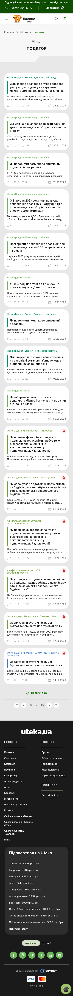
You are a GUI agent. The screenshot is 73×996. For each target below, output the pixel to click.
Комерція (9, 763)
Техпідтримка (49, 763)
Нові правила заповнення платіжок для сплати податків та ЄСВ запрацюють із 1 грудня (37, 247)
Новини (11, 117)
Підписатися (51, 8)
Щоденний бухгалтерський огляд (32, 117)
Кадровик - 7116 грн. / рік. (24, 870)
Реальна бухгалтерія (16, 804)
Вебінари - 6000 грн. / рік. (24, 902)
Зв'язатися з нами (51, 758)
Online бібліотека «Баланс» (14, 832)
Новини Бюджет (15, 77)
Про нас (46, 752)
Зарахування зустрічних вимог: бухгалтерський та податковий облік (36, 625)
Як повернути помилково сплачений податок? (35, 322)
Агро (9, 521)
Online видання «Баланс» (20, 653)
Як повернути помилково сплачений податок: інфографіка (35, 166)
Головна (9, 752)
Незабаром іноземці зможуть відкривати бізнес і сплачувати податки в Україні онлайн (38, 400)
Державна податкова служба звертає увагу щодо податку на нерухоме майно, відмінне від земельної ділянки (37, 87)
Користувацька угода (53, 775)
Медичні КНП (11, 798)
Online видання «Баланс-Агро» (23, 431)
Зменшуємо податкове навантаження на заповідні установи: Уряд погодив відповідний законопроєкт (36, 360)
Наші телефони (50, 769)
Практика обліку (48, 616)
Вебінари (9, 769)
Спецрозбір (11, 775)
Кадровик (9, 792)
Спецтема (10, 758)
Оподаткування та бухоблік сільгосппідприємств (24, 522)
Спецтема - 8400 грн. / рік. (24, 863)
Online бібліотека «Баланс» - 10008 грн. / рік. (35, 909)
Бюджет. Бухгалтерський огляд (40, 77)
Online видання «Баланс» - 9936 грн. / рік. (33, 915)
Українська (31, 943)
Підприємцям (46, 431)
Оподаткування (47, 477)
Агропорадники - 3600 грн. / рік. (27, 896)
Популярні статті (18, 928)
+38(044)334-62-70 (21, 8)
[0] (66, 989)
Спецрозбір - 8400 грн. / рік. (25, 889)
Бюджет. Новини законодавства (41, 351)
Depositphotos (49, 795)
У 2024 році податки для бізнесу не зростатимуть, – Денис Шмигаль (34, 286)
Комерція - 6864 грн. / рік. (24, 876)
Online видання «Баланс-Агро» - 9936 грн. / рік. (36, 922)
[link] (36, 91)
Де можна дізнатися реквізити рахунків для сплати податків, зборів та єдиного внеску (38, 127)
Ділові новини (23, 277)
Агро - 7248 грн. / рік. (21, 883)
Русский (46, 943)
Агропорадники (13, 781)
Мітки (7, 839)
